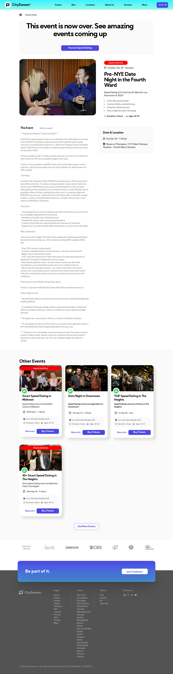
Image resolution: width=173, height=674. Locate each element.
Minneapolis (82, 645)
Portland (81, 648)
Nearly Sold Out (116, 63)
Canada (103, 597)
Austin (80, 634)
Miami (80, 625)
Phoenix (80, 653)
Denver (80, 651)
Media (57, 603)
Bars (74, 5)
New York (81, 595)
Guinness (58, 606)
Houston (81, 637)
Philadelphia (82, 620)
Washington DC (84, 611)
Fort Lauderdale (84, 628)
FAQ (56, 617)
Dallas (79, 639)
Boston (80, 623)
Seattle (80, 617)
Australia (104, 603)
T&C (56, 609)
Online (57, 600)
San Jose (80, 609)
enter (162, 5)
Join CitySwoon (135, 572)
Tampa (80, 631)
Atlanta (80, 656)
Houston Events (31, 15)
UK (101, 600)
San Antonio (82, 642)
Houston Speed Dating (80, 48)
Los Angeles (82, 597)
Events (58, 5)
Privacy (57, 614)
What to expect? (46, 128)
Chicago (80, 614)
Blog (56, 623)
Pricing (57, 620)
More (144, 5)
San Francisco (83, 603)
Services (128, 5)
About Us (109, 5)
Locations (90, 5)
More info (30, 431)
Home (56, 595)
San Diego (81, 600)
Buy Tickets (48, 431)
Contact (57, 611)
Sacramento (82, 606)
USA (102, 595)
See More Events (86, 526)
